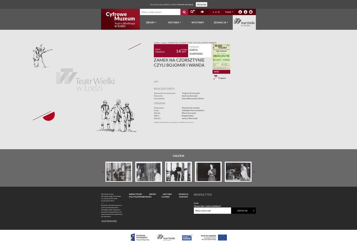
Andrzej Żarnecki (190, 96)
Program (222, 78)
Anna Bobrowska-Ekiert (193, 98)
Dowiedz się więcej (185, 4)
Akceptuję (201, 4)
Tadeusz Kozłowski (191, 93)
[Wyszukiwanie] (184, 12)
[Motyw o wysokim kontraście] (202, 12)
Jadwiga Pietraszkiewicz (193, 110)
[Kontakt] (251, 12)
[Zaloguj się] (240, 12)
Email (207, 203)
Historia (173, 22)
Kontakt (183, 197)
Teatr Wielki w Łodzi (244, 22)
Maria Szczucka (189, 113)
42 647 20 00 (113, 198)
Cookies (165, 197)
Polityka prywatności (140, 197)
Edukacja (220, 22)
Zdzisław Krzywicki (191, 108)
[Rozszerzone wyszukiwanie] (192, 12)
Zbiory (150, 22)
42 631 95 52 (110, 201)
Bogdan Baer (188, 115)
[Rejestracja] (245, 12)
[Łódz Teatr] (120, 19)
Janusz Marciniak (190, 118)
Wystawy (197, 22)
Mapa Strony (135, 194)
